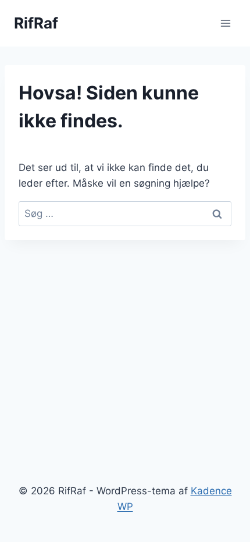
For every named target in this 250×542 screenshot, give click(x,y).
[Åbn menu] (225, 23)
